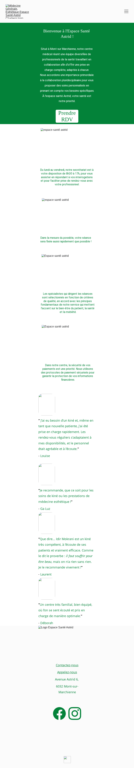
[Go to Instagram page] (74, 713)
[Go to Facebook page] (59, 713)
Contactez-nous (67, 665)
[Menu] (126, 11)
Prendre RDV (67, 116)
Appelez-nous (67, 672)
